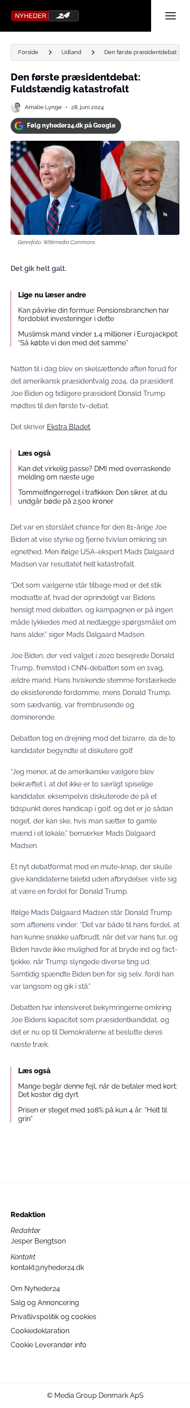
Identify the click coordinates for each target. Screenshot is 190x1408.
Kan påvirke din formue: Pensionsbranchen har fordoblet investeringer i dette (93, 314)
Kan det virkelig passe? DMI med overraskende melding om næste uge (94, 472)
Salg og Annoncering (45, 1302)
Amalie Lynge (43, 107)
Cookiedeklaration (40, 1331)
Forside (28, 52)
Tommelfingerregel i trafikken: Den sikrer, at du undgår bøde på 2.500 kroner (92, 496)
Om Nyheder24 (35, 1288)
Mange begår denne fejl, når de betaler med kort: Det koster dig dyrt (97, 1090)
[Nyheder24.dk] (81, 16)
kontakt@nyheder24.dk (47, 1267)
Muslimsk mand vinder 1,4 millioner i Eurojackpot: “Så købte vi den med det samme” (98, 338)
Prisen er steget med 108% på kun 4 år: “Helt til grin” (92, 1114)
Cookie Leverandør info (49, 1345)
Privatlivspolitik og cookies (53, 1317)
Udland (71, 52)
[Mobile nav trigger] (170, 16)
